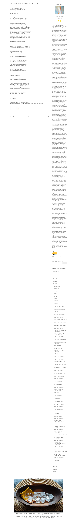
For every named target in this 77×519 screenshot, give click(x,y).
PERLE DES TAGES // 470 (58, 457)
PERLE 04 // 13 (56, 353)
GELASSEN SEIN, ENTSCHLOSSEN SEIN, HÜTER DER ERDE (60, 412)
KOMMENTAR (54, 271)
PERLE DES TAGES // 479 (58, 387)
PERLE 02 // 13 (56, 423)
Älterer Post (47, 116)
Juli (54, 293)
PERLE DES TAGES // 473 (58, 435)
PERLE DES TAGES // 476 (58, 415)
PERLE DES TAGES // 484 (58, 346)
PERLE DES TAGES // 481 (58, 378)
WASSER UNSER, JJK (58, 313)
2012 (54, 466)
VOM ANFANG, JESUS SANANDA (60, 424)
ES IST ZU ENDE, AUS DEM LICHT (60, 319)
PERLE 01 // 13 (56, 449)
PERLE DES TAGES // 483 (58, 359)
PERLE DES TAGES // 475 (58, 418)
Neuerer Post (12, 116)
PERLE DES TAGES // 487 (58, 321)
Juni (55, 295)
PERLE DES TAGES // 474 (58, 429)
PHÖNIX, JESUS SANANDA (59, 448)
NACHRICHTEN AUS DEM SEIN (58, 268)
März (55, 300)
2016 (54, 278)
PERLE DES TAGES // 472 (58, 440)
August (55, 291)
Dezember (56, 284)
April (55, 298)
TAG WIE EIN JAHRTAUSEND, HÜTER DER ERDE (24, 3)
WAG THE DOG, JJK (58, 416)
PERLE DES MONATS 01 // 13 (59, 462)
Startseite (30, 116)
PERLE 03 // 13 (56, 392)
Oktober (55, 288)
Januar (55, 303)
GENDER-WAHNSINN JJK (59, 376)
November (56, 286)
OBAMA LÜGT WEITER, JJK (59, 348)
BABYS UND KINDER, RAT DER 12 (60, 434)
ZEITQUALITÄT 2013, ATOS (59, 404)
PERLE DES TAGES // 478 (58, 399)
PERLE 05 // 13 (56, 311)
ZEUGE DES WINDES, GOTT (59, 309)
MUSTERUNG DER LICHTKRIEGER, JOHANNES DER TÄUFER (60, 443)
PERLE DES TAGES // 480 (58, 382)
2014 (54, 281)
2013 (54, 283)
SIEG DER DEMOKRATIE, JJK (59, 361)
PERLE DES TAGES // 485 (58, 336)
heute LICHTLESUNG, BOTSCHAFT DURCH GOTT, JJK (60, 339)
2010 (54, 469)
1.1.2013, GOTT (57, 463)
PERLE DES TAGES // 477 (58, 406)
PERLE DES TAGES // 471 (58, 446)
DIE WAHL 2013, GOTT (58, 345)
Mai (54, 296)
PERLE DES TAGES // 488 (58, 317)
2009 (54, 471)
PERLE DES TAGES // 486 (58, 328)
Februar (55, 301)
